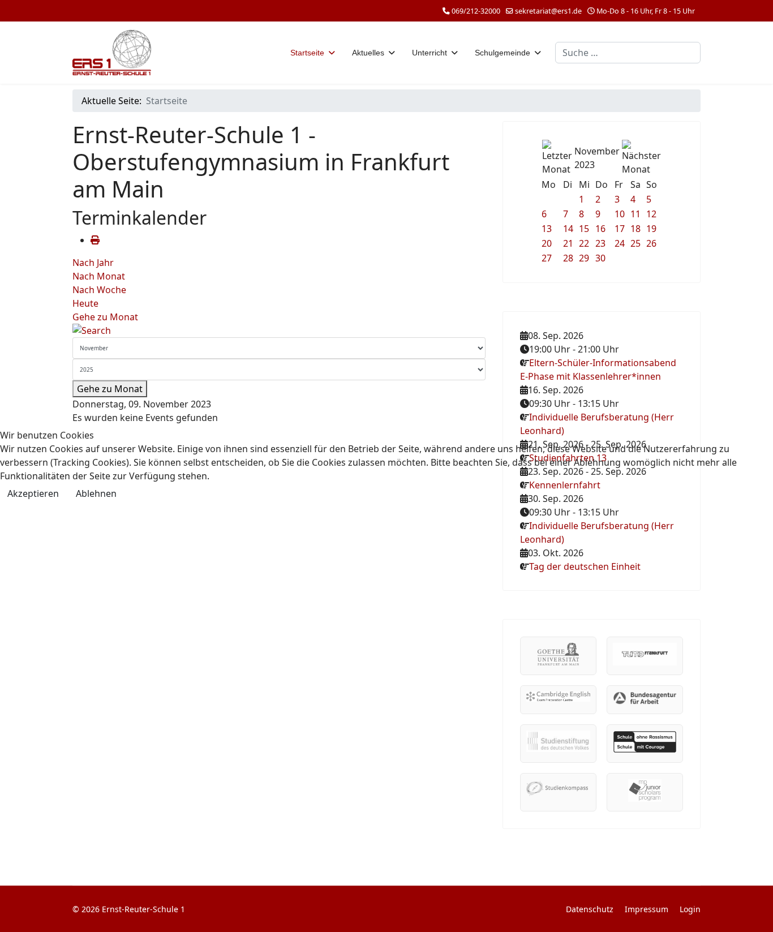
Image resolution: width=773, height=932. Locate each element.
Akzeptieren (33, 493)
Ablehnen (96, 493)
